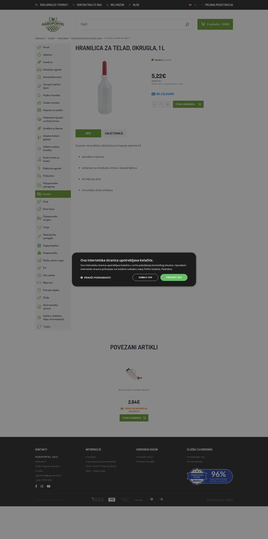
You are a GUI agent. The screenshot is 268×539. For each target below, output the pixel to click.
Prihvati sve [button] (174, 277)
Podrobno (166, 269)
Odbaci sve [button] (145, 277)
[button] (95, 277)
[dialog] (134, 270)
